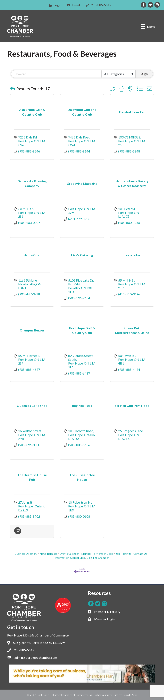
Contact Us (140, 553)
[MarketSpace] (17, 533)
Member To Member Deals (97, 553)
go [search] (146, 74)
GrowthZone (129, 695)
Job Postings (123, 553)
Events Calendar (69, 553)
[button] (12, 88)
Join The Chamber (98, 557)
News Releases (48, 553)
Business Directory (26, 553)
